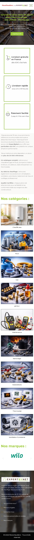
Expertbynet (17, 34)
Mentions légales (9, 507)
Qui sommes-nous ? (10, 503)
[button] (3, 458)
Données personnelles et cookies (15, 516)
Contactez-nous (9, 512)
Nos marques (8, 520)
